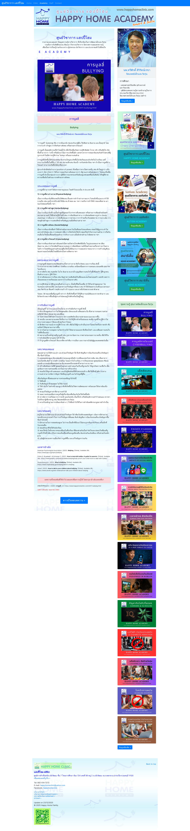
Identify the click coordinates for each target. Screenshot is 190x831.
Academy (44, 3)
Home (29, 3)
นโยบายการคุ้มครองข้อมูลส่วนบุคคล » (46, 794)
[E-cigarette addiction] (137, 642)
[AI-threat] (137, 555)
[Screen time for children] (137, 526)
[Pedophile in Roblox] (137, 584)
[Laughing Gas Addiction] (137, 672)
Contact (58, 3)
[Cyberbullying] (137, 352)
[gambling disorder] (137, 700)
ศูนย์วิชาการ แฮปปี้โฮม (13, 3)
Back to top (151, 764)
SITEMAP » (37, 798)
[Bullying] (137, 323)
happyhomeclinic (50, 788)
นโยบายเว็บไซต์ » (39, 792)
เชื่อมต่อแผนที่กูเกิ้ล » (42, 778)
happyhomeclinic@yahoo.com (52, 785)
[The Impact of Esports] (137, 439)
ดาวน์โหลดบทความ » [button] (74, 500)
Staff (51, 3)
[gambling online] (137, 729)
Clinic (35, 3)
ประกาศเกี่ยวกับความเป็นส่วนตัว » (44, 796)
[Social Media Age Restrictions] (137, 497)
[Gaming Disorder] (137, 381)
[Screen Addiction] (137, 410)
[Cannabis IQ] (137, 613)
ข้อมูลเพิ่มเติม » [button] (127, 101)
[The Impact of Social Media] (137, 468)
